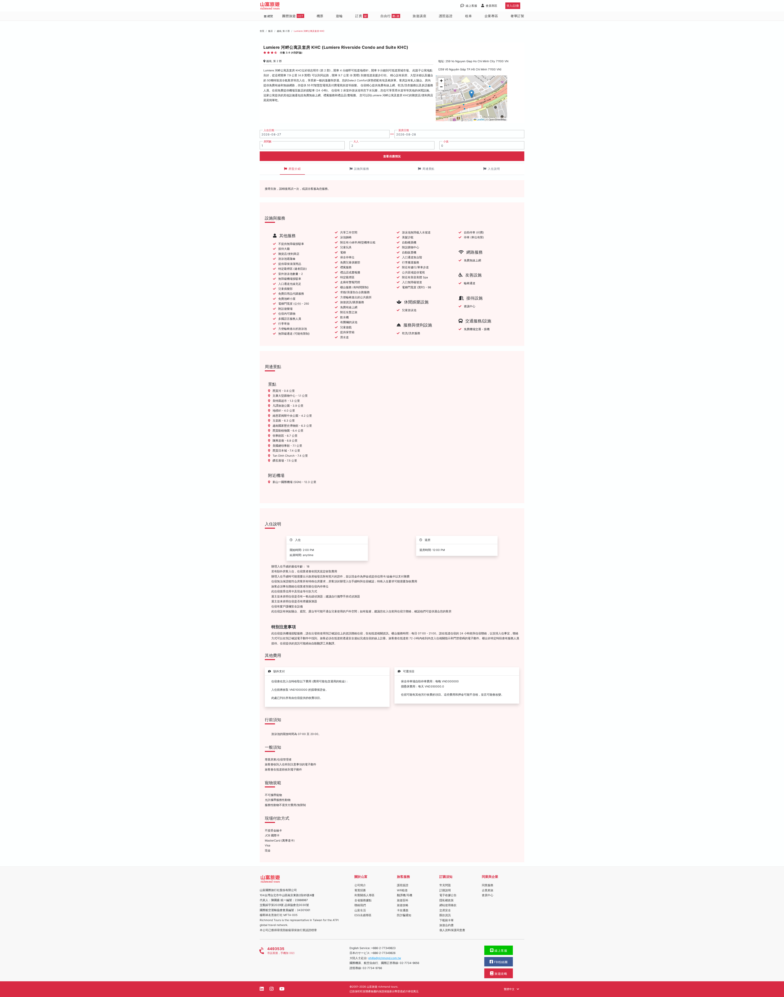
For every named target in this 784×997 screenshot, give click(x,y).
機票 (320, 16)
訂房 (361, 16)
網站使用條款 (448, 905)
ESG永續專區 (362, 915)
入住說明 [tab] (494, 168)
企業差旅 (487, 890)
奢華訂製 (517, 16)
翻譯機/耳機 (404, 895)
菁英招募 (360, 890)
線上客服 (500, 951)
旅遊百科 (402, 900)
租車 (468, 16)
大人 (356, 141)
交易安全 (445, 910)
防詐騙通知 (404, 915)
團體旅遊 (292, 16)
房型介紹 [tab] (294, 168)
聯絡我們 (360, 905)
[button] (471, 94)
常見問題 (445, 885)
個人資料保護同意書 (452, 930)
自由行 (389, 16)
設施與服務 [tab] (361, 168)
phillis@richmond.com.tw (384, 958)
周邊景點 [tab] (428, 168)
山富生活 (360, 910)
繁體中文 (509, 989)
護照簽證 (446, 16)
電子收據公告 (448, 895)
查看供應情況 (392, 156)
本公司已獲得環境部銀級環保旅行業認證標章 (288, 930)
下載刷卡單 (446, 920)
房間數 (268, 141)
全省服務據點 (363, 900)
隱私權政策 (446, 900)
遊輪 (339, 16)
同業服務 (487, 885)
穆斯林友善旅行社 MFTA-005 (278, 915)
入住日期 (269, 130)
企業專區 (491, 16)
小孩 (446, 141)
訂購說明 (445, 890)
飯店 (270, 31)
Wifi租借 (402, 890)
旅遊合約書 (446, 925)
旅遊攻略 (402, 905)
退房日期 (403, 130)
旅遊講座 (419, 16)
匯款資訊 (445, 915)
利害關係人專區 (364, 895)
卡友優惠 (402, 910)
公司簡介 (360, 885)
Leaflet (480, 119)
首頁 (262, 31)
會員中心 (487, 895)
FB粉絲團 (500, 962)
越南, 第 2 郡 (283, 31)
